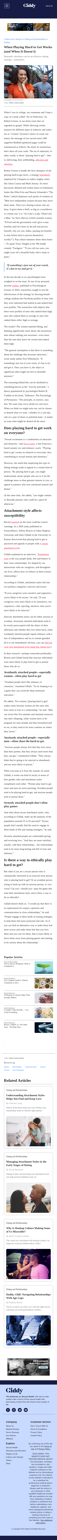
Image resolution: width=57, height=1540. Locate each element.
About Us (10, 1426)
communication (31, 1067)
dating (6, 1067)
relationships (17, 1067)
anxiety (43, 1067)
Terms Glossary (12, 1432)
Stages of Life (11, 1454)
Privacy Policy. (45, 1449)
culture (6, 1070)
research (15, 522)
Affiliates (9, 1439)
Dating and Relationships (34, 39)
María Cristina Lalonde (16, 103)
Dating (7, 42)
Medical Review (12, 1429)
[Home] (29, 5)
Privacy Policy (36, 1432)
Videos (9, 1460)
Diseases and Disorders (16, 1451)
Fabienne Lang (15, 1103)
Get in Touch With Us (39, 1426)
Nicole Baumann (16, 1169)
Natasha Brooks (15, 1302)
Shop (8, 1463)
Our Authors (11, 1435)
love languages (18, 1070)
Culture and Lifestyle (13, 39)
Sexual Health (12, 1447)
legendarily (45, 175)
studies (15, 285)
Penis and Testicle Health (10, 962)
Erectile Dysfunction (9, 978)
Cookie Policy (36, 1435)
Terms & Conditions (38, 1429)
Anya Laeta (29, 443)
